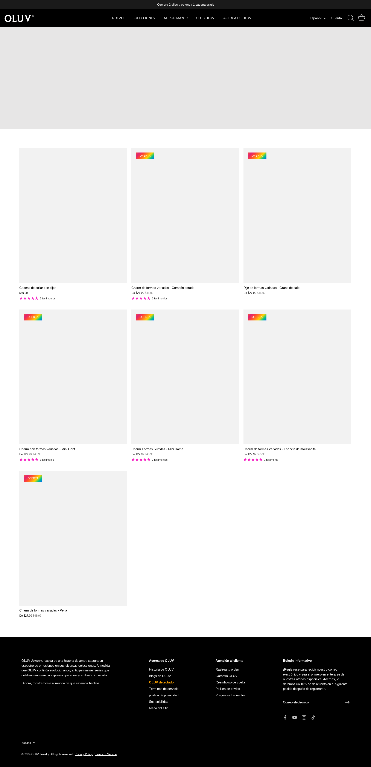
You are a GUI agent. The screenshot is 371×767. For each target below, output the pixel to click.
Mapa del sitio (158, 708)
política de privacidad (163, 695)
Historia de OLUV (161, 669)
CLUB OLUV (205, 18)
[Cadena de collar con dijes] (73, 215)
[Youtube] (294, 717)
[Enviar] (347, 702)
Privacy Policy (84, 754)
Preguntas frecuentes (231, 695)
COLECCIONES (143, 18)
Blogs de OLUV (160, 676)
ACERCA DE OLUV (237, 18)
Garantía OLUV (226, 676)
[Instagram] (304, 717)
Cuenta (336, 18)
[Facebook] (285, 717)
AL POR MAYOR (176, 18)
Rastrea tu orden (227, 669)
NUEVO (118, 18)
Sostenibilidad (158, 701)
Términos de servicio (163, 689)
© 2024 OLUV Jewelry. (35, 754)
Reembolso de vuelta (230, 682)
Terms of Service (106, 754)
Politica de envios (228, 689)
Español (316, 18)
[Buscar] (350, 18)
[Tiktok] (313, 717)
